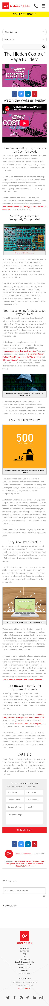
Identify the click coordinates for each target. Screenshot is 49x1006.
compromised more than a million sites (19, 351)
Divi (39, 357)
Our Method (24, 951)
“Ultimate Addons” (10, 360)
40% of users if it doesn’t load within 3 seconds (22, 680)
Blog (24, 953)
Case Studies (24, 959)
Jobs (24, 956)
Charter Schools (24, 965)
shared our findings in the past (28, 723)
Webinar (31, 864)
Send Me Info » (24, 830)
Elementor (32, 354)
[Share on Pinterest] (34, 95)
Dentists (24, 970)
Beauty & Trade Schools (24, 962)
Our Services (24, 948)
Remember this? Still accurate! (24, 253)
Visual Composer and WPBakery (23, 357)
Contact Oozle (24, 14)
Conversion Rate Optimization (26, 861)
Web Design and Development (25, 862)
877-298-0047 (24, 988)
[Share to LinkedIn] (28, 95)
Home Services (24, 967)
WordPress (28, 866)
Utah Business (24, 973)
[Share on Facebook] (14, 95)
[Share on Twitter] (21, 95)
